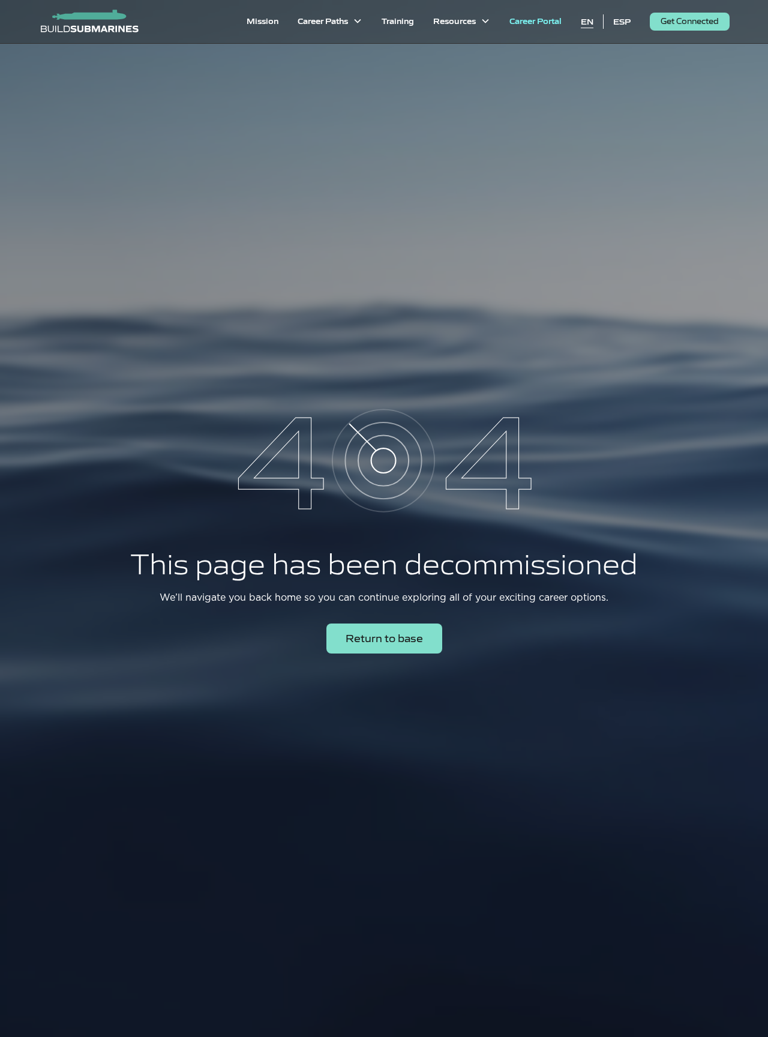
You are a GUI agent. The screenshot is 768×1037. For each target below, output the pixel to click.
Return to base (384, 637)
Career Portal (535, 20)
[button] (330, 21)
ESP (622, 21)
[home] (89, 21)
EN (587, 21)
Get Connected (690, 20)
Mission (262, 20)
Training (398, 20)
